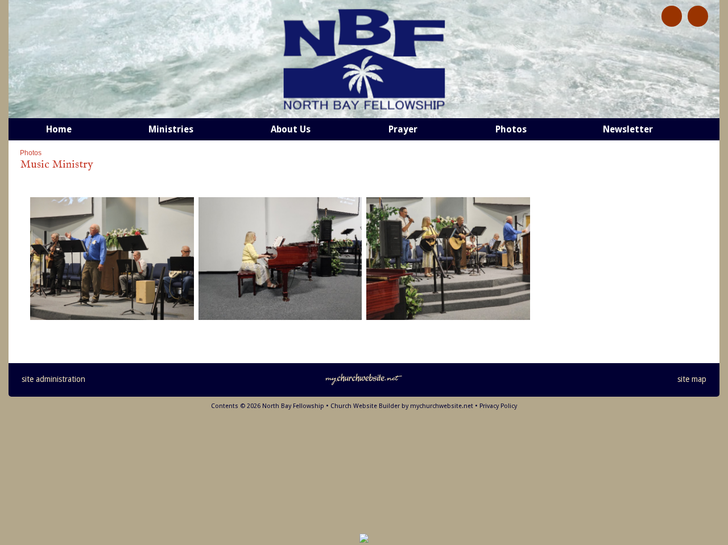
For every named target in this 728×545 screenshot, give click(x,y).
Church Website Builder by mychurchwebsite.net (401, 406)
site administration (53, 379)
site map (691, 379)
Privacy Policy (498, 406)
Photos (31, 153)
